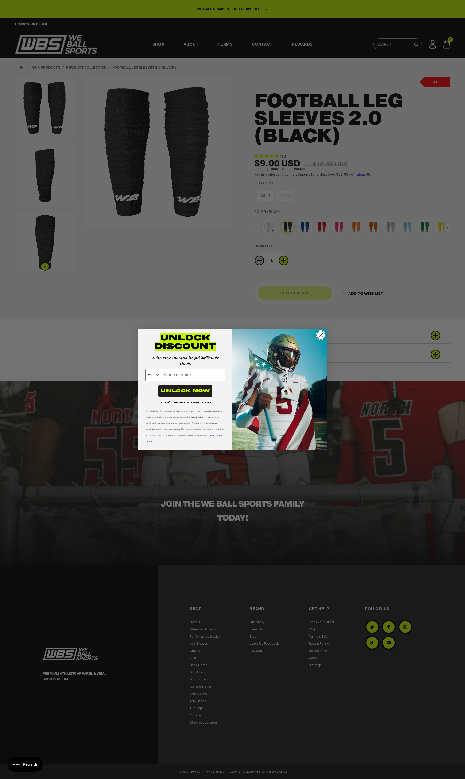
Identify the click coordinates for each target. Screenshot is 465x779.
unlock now (185, 390)
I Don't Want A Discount (185, 402)
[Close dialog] (321, 335)
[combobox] (153, 375)
